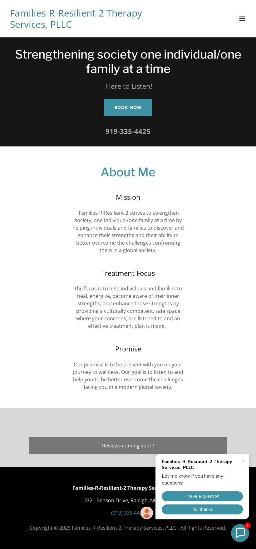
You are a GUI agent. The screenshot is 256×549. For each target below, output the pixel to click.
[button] (242, 18)
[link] (92, 25)
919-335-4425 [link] (128, 131)
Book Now (127, 107)
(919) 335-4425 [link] (128, 512)
